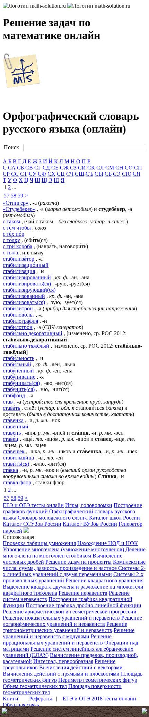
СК (91, 168)
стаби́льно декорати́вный (32, 333)
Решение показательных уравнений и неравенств (61, 618)
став (8, 402)
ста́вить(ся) (16, 464)
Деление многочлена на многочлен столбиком (74, 552)
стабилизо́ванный (24, 296)
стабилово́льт (18, 315)
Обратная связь (21, 705)
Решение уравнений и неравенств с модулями (68, 633)
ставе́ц (10, 439)
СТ (23, 174)
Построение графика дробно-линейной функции (83, 605)
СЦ (61, 174)
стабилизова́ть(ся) (24, 302)
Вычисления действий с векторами (81, 667)
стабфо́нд (14, 395)
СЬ (108, 174)
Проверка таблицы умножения (39, 543)
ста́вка (10, 470)
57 (6, 195)
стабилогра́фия (20, 321)
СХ (51, 174)
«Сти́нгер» (15, 203)
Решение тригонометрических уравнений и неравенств (65, 627)
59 (20, 195)
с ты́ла (10, 252)
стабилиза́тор (18, 259)
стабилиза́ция (19, 271)
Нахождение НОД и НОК (107, 543)
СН (119, 168)
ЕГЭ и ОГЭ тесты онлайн (33, 505)
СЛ (100, 168)
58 (13, 195)
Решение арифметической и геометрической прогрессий (70, 611)
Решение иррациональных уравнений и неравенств (57, 639)
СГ (37, 168)
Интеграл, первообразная (63, 661)
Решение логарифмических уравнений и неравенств (72, 621)
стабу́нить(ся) (19, 389)
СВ (29, 168)
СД (46, 168)
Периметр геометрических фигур (97, 680)
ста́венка (13, 420)
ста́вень (12, 433)
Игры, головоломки (88, 505)
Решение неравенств (83, 593)
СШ (79, 174)
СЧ (69, 174)
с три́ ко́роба (17, 246)
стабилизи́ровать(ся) (27, 284)
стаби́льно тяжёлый (26, 346)
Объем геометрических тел (35, 686)
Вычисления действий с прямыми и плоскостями (61, 674)
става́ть (11, 408)
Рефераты (40, 698)
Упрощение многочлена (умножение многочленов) (63, 549)
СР (6, 174)
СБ (20, 168)
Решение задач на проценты (78, 562)
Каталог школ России (114, 518)
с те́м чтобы (17, 228)
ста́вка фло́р (17, 482)
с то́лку (11, 240)
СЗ (73, 168)
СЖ (64, 168)
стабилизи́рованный (27, 277)
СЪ (89, 174)
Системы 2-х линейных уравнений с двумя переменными (74, 571)
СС (15, 174)
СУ (32, 174)
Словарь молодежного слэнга (53, 518)
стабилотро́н (18, 327)
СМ (109, 168)
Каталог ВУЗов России (90, 524)
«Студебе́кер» (19, 209)
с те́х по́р (13, 234)
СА (12, 168)
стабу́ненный (18, 371)
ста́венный (15, 426)
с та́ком (11, 221)
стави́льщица (18, 458)
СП (138, 168)
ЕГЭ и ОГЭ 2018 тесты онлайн (99, 698)
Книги (10, 698)
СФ (42, 174)
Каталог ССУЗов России (32, 524)
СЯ (136, 174)
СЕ (55, 168)
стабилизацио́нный (26, 265)
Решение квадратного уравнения (104, 580)
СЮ (126, 174)
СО (129, 168)
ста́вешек (14, 451)
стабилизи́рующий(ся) (29, 290)
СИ (82, 168)
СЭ (117, 174)
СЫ (99, 174)
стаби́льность (18, 358)
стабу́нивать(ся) (21, 383)
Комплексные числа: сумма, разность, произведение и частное (74, 565)
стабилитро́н (18, 308)
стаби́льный (17, 364)
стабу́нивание (19, 377)
